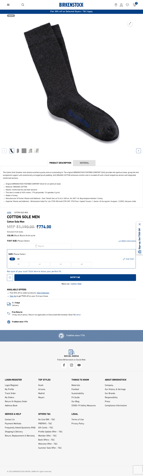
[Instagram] (71, 365)
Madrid (41, 394)
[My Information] (120, 5)
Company (109, 385)
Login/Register (11, 385)
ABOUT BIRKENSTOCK (115, 380)
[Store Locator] (115, 5)
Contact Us (10, 420)
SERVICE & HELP (13, 414)
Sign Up (13, 296)
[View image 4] (30, 150)
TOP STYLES (44, 380)
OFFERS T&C (44, 414)
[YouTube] (79, 365)
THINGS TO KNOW (80, 380)
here (78, 315)
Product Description (60, 163)
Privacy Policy (78, 424)
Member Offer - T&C (47, 436)
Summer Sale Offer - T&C (50, 448)
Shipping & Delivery (14, 432)
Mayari (41, 398)
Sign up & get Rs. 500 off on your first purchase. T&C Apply (72, 12)
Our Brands (110, 394)
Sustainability (78, 394)
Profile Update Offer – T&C (50, 432)
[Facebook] (64, 365)
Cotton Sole (76, 284)
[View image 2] (17, 150)
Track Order (10, 394)
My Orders (9, 398)
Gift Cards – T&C (45, 428)
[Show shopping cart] (134, 5)
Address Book (11, 406)
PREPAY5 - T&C (45, 424)
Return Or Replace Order (16, 402)
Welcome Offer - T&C (47, 444)
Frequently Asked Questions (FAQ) (20, 428)
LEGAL (75, 414)
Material (84, 163)
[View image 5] (36, 150)
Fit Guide (76, 398)
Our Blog (75, 402)
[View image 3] (24, 150)
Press (107, 402)
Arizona (41, 389)
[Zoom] (130, 23)
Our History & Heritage (115, 389)
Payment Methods (13, 424)
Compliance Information (116, 406)
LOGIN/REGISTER (13, 380)
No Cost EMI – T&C (46, 420)
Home (9, 213)
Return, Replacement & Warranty (20, 436)
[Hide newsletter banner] (139, 225)
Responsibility (111, 398)
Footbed (75, 389)
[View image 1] (11, 150)
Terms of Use (78, 420)
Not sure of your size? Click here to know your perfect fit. (34, 272)
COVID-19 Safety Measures (84, 406)
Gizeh (40, 385)
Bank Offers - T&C (46, 440)
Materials (76, 385)
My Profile (9, 389)
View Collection (43, 293)
